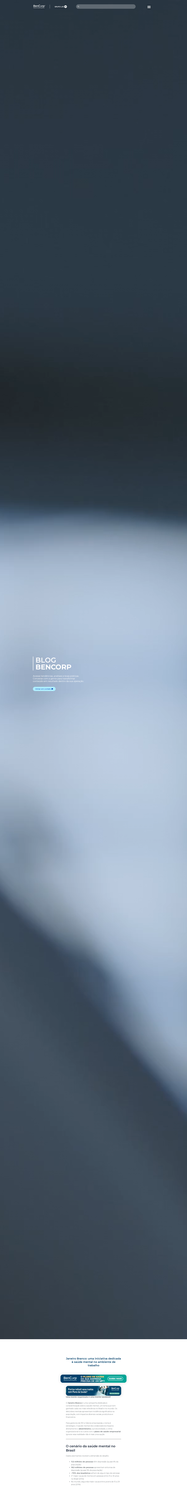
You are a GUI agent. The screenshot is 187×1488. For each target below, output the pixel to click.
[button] (149, 7)
